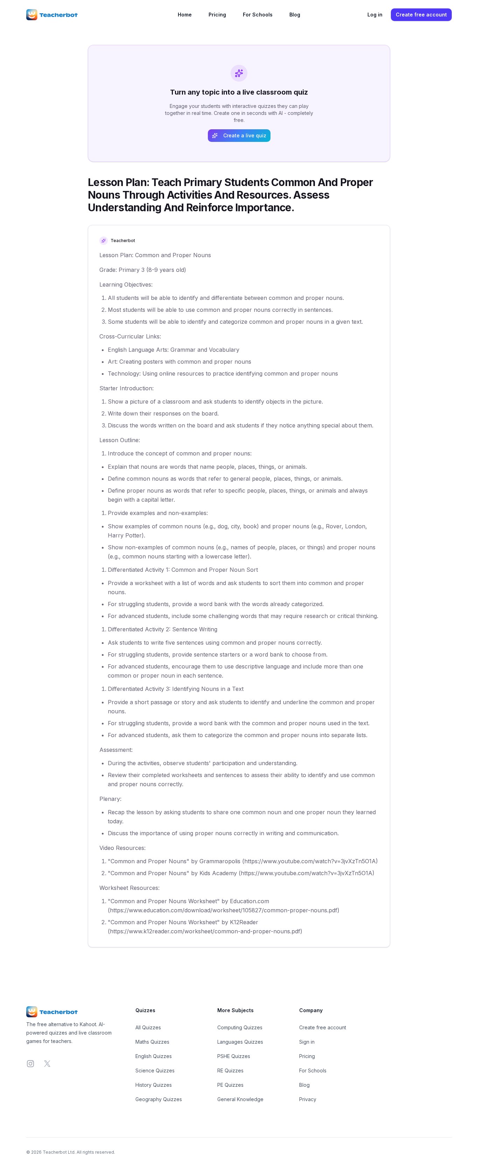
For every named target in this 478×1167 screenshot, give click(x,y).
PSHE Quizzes (233, 1056)
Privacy (307, 1099)
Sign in (307, 1042)
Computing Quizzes (239, 1027)
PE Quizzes (230, 1085)
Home (185, 15)
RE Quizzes (230, 1070)
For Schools (258, 15)
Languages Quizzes (240, 1042)
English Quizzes (153, 1056)
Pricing (217, 15)
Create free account (421, 15)
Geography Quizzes (158, 1099)
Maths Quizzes (152, 1042)
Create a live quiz (244, 135)
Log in (374, 15)
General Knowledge (240, 1099)
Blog (294, 15)
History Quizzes (153, 1085)
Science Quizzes (155, 1070)
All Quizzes (148, 1027)
